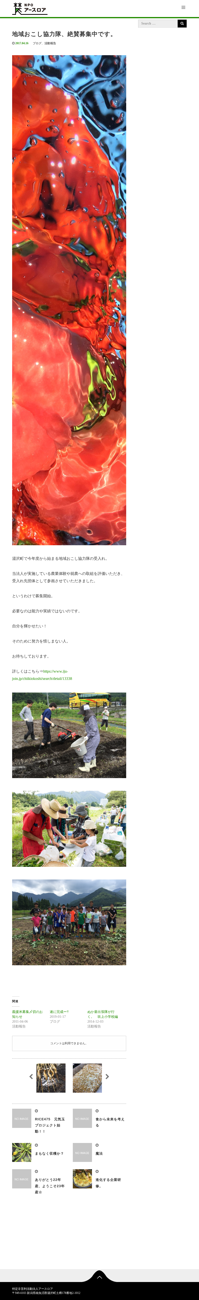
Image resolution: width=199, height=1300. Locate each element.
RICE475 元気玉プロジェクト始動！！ (50, 1125)
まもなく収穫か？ (49, 1153)
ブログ (37, 43)
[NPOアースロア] (30, 8)
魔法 (99, 1153)
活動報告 (50, 43)
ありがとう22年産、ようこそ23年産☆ (50, 1186)
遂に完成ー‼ (59, 1012)
